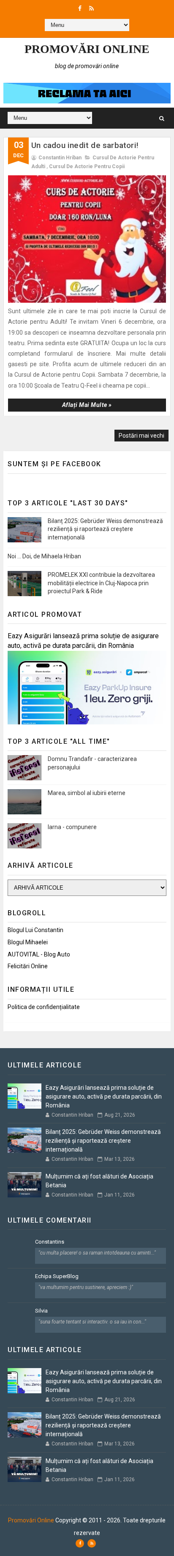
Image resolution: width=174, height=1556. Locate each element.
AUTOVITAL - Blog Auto (39, 954)
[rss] (91, 8)
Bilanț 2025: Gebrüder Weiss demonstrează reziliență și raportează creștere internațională (105, 529)
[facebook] (80, 8)
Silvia (41, 1311)
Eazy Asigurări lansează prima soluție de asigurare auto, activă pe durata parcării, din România (104, 1096)
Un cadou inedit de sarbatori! (85, 145)
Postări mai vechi (141, 435)
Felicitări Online (28, 966)
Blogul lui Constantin (35, 930)
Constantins (49, 1242)
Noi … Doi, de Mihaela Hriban (44, 556)
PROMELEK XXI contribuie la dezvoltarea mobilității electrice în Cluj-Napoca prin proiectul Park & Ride (101, 582)
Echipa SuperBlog (57, 1276)
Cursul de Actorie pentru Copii (87, 166)
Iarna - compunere (72, 827)
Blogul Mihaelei (28, 942)
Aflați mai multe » (87, 405)
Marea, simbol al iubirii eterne (86, 793)
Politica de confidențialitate (44, 1007)
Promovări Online (87, 48)
